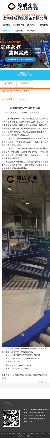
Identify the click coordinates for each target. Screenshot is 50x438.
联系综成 (31, 31)
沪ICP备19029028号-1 (8, 434)
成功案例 (44, 25)
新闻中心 (6, 31)
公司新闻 (8, 83)
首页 (11, 91)
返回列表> (42, 382)
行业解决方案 (19, 25)
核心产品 (31, 25)
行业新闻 (25, 83)
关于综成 (19, 31)
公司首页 (6, 25)
